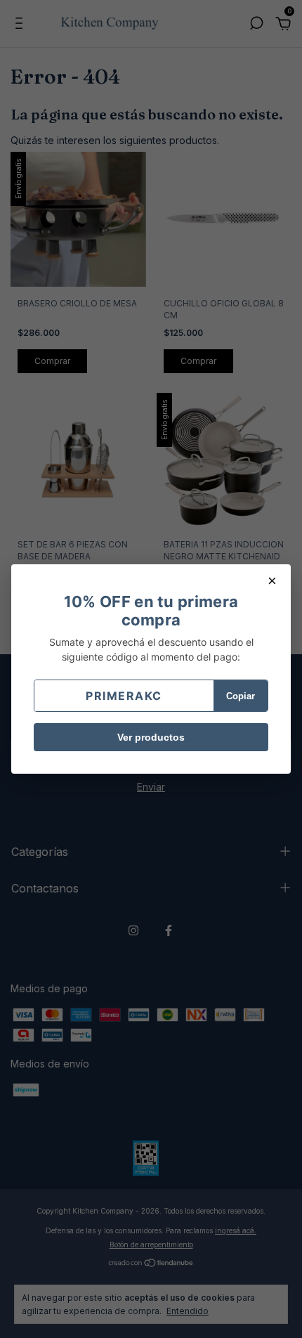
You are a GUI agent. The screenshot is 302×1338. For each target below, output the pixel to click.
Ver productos (151, 737)
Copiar (240, 696)
